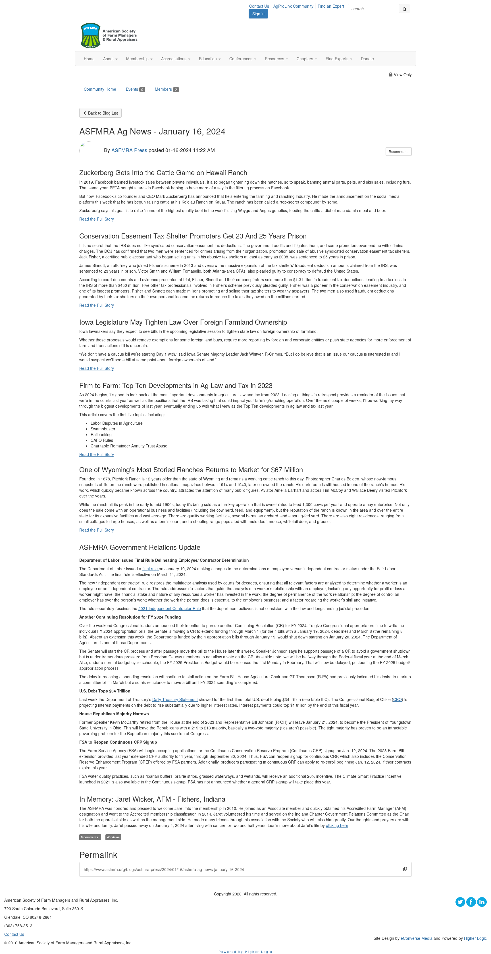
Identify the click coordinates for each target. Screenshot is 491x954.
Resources (275, 58)
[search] (404, 8)
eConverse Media (416, 938)
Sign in (258, 13)
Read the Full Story (96, 219)
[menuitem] (261, 5)
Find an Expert (331, 6)
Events (134, 89)
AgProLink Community (293, 6)
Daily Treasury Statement (175, 699)
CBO (397, 699)
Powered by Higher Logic (246, 951)
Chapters (305, 58)
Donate (367, 58)
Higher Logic (475, 938)
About (109, 58)
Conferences (241, 58)
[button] (405, 869)
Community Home (100, 89)
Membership (138, 58)
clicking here (337, 825)
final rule (150, 568)
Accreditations (174, 58)
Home (89, 58)
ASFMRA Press (129, 150)
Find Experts (337, 58)
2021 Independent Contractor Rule (169, 608)
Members (166, 89)
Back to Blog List (102, 113)
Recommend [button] (399, 151)
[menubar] (298, 5)
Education (208, 58)
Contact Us (259, 6)
